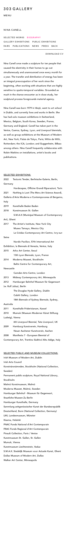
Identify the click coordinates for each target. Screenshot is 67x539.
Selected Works (14, 37)
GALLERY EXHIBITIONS (17, 41)
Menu (7, 15)
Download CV (54, 54)
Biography (34, 37)
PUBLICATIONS (21, 46)
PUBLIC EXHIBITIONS (44, 41)
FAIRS (7, 46)
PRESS (45, 46)
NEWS (35, 46)
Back (54, 46)
